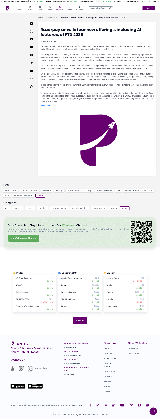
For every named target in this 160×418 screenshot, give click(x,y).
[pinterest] (33, 57)
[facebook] (33, 42)
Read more (45, 105)
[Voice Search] (109, 8)
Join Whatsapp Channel (23, 238)
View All (80, 320)
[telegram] (33, 65)
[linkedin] (33, 26)
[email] (33, 73)
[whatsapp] (33, 89)
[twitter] (33, 34)
